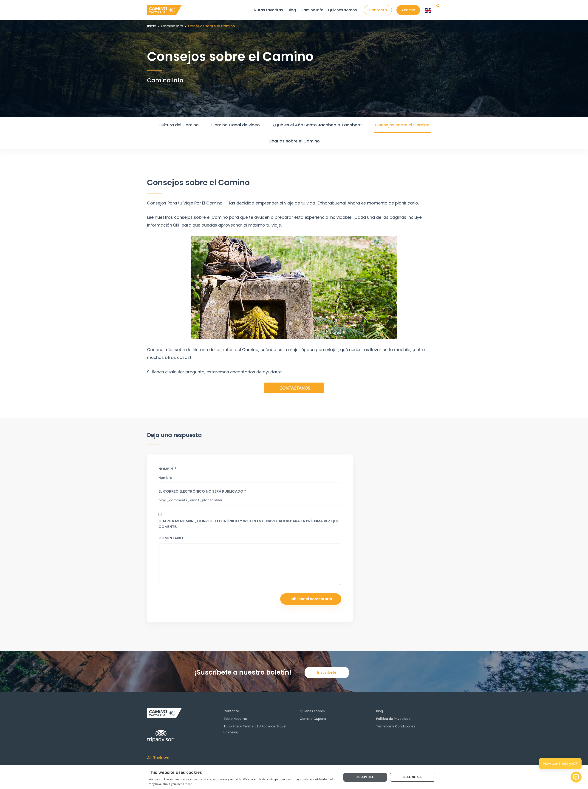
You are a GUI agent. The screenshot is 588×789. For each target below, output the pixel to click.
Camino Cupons (313, 718)
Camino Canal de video (235, 125)
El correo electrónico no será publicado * (202, 491)
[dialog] (294, 777)
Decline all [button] (412, 777)
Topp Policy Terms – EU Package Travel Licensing (254, 729)
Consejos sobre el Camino (402, 125)
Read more (184, 784)
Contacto (231, 711)
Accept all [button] (365, 777)
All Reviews (158, 758)
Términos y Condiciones (395, 726)
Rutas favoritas (268, 10)
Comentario (170, 538)
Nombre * (167, 468)
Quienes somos (342, 10)
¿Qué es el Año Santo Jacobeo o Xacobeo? (317, 125)
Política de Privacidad (393, 718)
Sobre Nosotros (235, 718)
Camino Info (311, 10)
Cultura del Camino (178, 125)
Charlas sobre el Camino (294, 141)
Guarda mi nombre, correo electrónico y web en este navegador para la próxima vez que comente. (248, 523)
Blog (292, 10)
